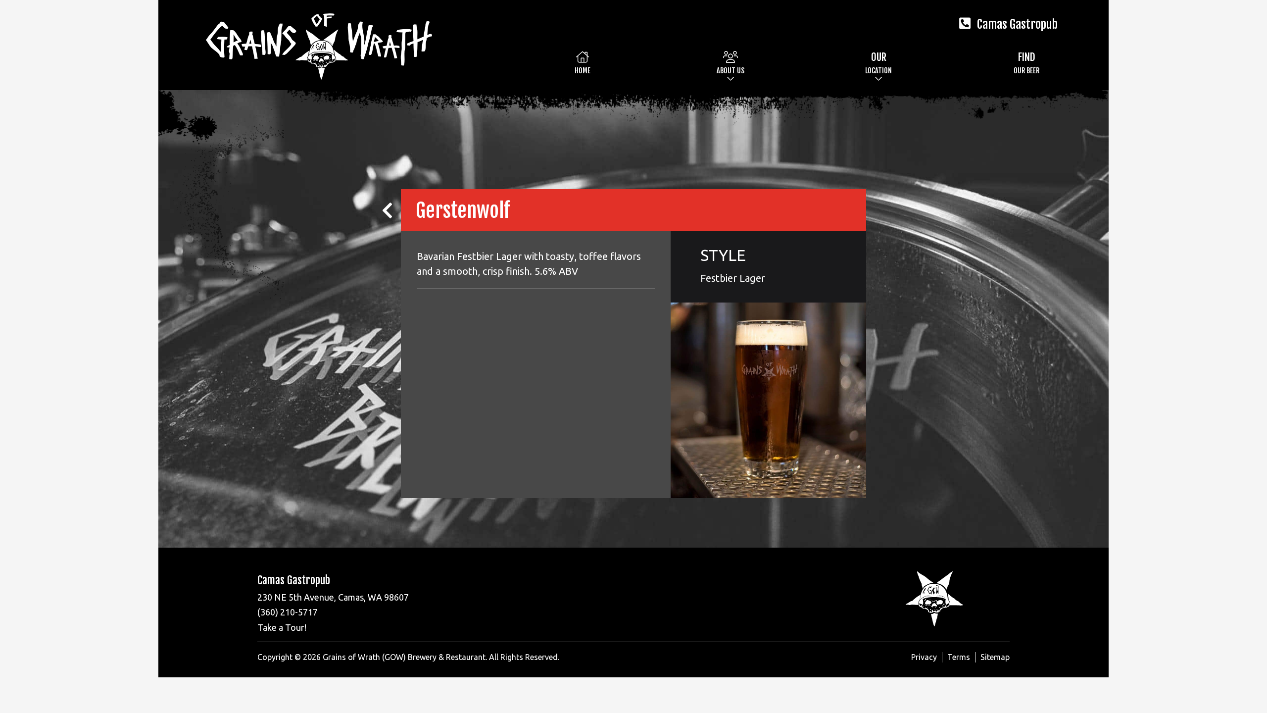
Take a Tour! (281, 627)
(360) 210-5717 (287, 612)
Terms (958, 657)
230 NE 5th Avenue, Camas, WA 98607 (333, 597)
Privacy (924, 657)
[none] (730, 63)
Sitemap (995, 657)
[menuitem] (582, 63)
